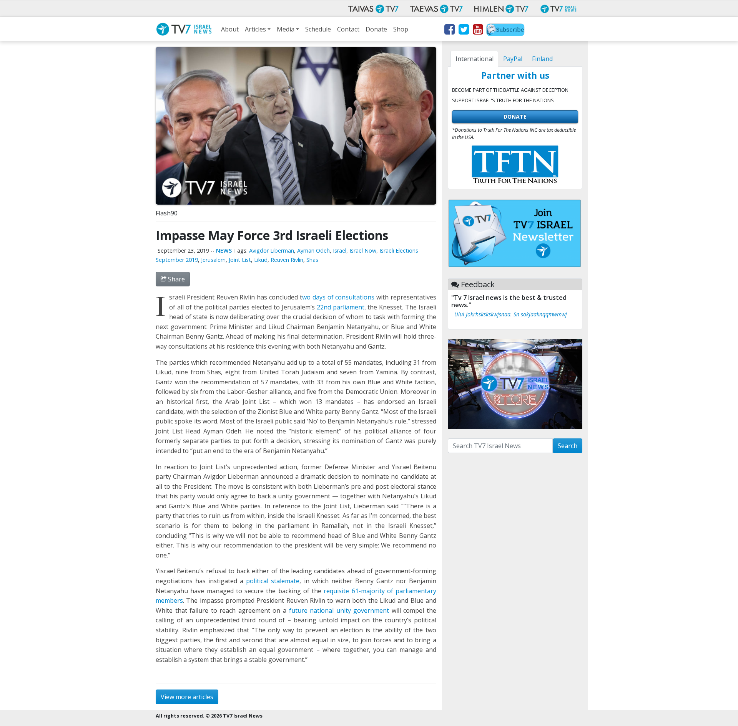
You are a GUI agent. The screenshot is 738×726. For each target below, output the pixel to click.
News (224, 250)
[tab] (474, 59)
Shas (312, 259)
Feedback (478, 284)
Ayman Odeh (313, 250)
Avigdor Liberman (271, 250)
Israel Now (362, 250)
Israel (339, 250)
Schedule (318, 29)
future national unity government (339, 610)
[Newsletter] (505, 30)
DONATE (515, 116)
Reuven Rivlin (287, 259)
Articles (255, 29)
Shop (400, 29)
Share (175, 279)
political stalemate (272, 581)
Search (567, 446)
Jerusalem (213, 259)
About (230, 29)
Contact (348, 29)
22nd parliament (340, 307)
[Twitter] (463, 30)
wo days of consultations (338, 297)
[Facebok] (449, 30)
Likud (261, 259)
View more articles (187, 697)
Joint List (240, 259)
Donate (376, 29)
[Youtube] (477, 30)
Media (285, 29)
